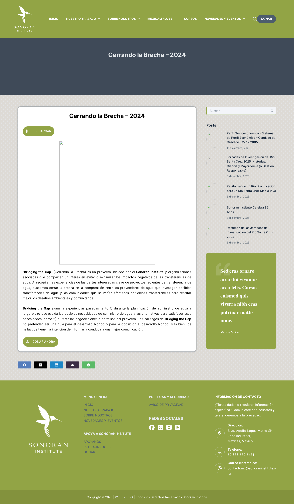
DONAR (266, 19)
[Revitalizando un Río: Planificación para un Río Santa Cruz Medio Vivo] (214, 191)
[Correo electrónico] (72, 364)
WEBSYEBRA (124, 497)
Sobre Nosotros (122, 19)
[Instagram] (169, 427)
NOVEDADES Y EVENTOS (103, 421)
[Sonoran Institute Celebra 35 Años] (214, 213)
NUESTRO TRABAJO (99, 410)
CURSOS (190, 19)
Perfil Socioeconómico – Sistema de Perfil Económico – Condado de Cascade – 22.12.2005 (251, 138)
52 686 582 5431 (241, 455)
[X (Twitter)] (40, 364)
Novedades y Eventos (223, 19)
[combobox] (237, 111)
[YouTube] (177, 427)
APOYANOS (92, 442)
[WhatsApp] (88, 364)
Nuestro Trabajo (81, 19)
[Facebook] (24, 364)
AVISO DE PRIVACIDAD (166, 405)
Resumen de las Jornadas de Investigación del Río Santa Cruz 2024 (250, 232)
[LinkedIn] (56, 364)
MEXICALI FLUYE (159, 19)
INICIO (88, 405)
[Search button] (272, 111)
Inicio (53, 19)
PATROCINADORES (98, 447)
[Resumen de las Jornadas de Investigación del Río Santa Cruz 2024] (214, 234)
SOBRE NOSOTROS (98, 415)
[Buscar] (255, 19)
